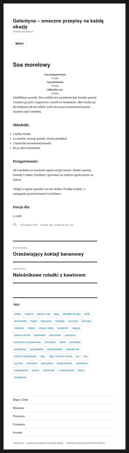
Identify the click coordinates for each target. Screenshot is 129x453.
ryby (42, 356)
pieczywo (50, 342)
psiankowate (54, 349)
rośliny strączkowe (25, 356)
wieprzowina (64, 363)
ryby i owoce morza (60, 356)
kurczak (73, 321)
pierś (63, 342)
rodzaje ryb (72, 349)
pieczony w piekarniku (27, 342)
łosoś (81, 370)
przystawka (36, 349)
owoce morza (22, 335)
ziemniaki (48, 370)
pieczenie (55, 335)
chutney (44, 224)
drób (87, 314)
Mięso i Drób (20, 400)
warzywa (32, 363)
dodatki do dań (61, 224)
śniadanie (20, 377)
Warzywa (18, 408)
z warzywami (66, 370)
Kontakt (17, 432)
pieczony (70, 335)
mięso (31, 328)
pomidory (75, 342)
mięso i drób (46, 328)
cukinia (29, 314)
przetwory (20, 349)
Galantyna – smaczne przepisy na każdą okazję (58, 23)
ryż (77, 356)
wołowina (82, 363)
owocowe (40, 335)
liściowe (86, 321)
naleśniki (62, 328)
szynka (18, 363)
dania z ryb (43, 314)
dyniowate (20, 321)
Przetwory (19, 424)
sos (72, 224)
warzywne (47, 363)
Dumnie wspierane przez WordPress (85, 443)
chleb (17, 314)
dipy (51, 224)
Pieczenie (19, 416)
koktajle (60, 321)
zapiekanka (21, 370)
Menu (19, 43)
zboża (35, 370)
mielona (19, 328)
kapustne (46, 321)
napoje (76, 328)
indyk (33, 321)
